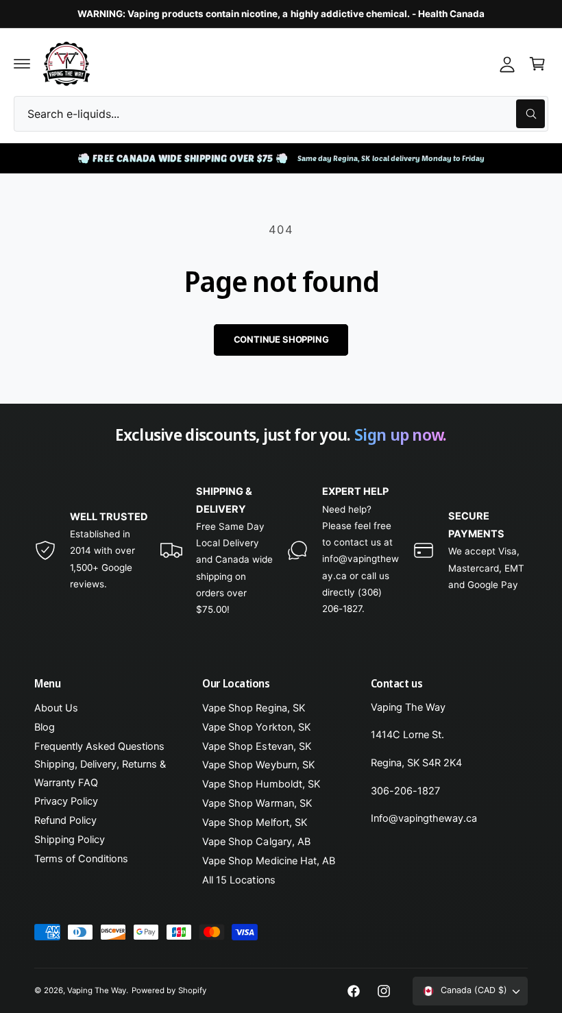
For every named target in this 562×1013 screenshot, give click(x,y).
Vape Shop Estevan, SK (256, 746)
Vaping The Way (96, 990)
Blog (44, 727)
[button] (22, 64)
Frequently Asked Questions (99, 746)
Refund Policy (65, 820)
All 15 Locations (238, 880)
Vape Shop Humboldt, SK (260, 784)
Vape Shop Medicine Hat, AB (268, 861)
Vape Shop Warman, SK (256, 803)
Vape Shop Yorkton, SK (256, 727)
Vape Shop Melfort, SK (254, 822)
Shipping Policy (69, 839)
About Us (56, 708)
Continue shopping (281, 339)
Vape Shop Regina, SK (253, 708)
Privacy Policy (66, 801)
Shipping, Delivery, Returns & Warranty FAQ (100, 773)
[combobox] (281, 114)
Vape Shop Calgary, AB (256, 841)
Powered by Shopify (169, 990)
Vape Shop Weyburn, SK (258, 765)
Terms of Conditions (81, 859)
